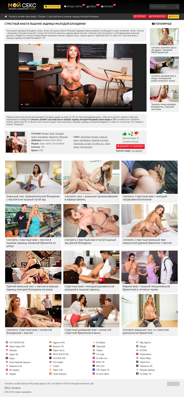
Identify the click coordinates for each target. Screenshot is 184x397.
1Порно (99, 351)
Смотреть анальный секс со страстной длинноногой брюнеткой (146, 332)
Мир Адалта (145, 343)
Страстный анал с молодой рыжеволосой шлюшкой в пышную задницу (89, 288)
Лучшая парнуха (147, 370)
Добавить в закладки (131, 146)
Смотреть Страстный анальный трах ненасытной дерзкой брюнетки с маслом (147, 242)
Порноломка (145, 354)
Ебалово (13, 351)
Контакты (16, 388)
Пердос (143, 347)
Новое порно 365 (17, 347)
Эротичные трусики (89, 137)
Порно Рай (58, 370)
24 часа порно (102, 374)
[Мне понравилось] (125, 134)
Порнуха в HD (146, 366)
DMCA (7, 388)
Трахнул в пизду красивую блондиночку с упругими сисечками (163, 107)
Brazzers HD (58, 347)
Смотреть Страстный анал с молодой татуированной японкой (145, 198)
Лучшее (45, 134)
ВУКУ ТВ (100, 362)
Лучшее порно (74, 7)
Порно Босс (145, 362)
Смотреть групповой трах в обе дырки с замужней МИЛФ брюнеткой (163, 50)
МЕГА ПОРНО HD (60, 354)
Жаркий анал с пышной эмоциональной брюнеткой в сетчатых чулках (146, 288)
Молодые (63, 137)
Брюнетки (53, 137)
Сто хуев (100, 354)
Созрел (56, 366)
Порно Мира (145, 358)
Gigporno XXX (59, 343)
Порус (12, 358)
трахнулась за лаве (82, 144)
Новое (92, 7)
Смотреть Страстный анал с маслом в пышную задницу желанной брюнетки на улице (30, 243)
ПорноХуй (100, 347)
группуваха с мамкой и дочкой (93, 140)
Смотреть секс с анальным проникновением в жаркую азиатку (91, 198)
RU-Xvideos (14, 370)
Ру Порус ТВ (145, 374)
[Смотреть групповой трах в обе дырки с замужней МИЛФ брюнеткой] (164, 36)
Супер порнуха (59, 374)
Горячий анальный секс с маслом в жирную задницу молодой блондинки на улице (32, 288)
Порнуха (108, 7)
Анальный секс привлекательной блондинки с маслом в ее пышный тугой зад (33, 198)
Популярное (158, 17)
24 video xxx (98, 144)
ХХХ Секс (100, 366)
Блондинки (43, 137)
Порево (12, 374)
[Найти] (177, 6)
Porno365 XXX (59, 358)
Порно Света (58, 351)
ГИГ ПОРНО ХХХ (16, 343)
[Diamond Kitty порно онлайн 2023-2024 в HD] (22, 6)
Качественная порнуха (19, 362)
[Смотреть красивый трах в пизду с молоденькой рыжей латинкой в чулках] (164, 65)
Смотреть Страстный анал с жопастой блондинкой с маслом (29, 332)
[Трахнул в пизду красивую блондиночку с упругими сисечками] (164, 93)
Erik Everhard (86, 147)
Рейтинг (141, 17)
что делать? (137, 151)
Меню (174, 17)
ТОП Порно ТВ (102, 370)
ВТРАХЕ (143, 351)
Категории (53, 7)
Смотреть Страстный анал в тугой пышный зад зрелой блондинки (90, 242)
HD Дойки (100, 343)
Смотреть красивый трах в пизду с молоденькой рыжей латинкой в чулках (163, 78)
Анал (52, 134)
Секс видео (58, 362)
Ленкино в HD (15, 366)
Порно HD (13, 355)
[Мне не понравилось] (136, 134)
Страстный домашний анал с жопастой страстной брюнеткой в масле (88, 332)
